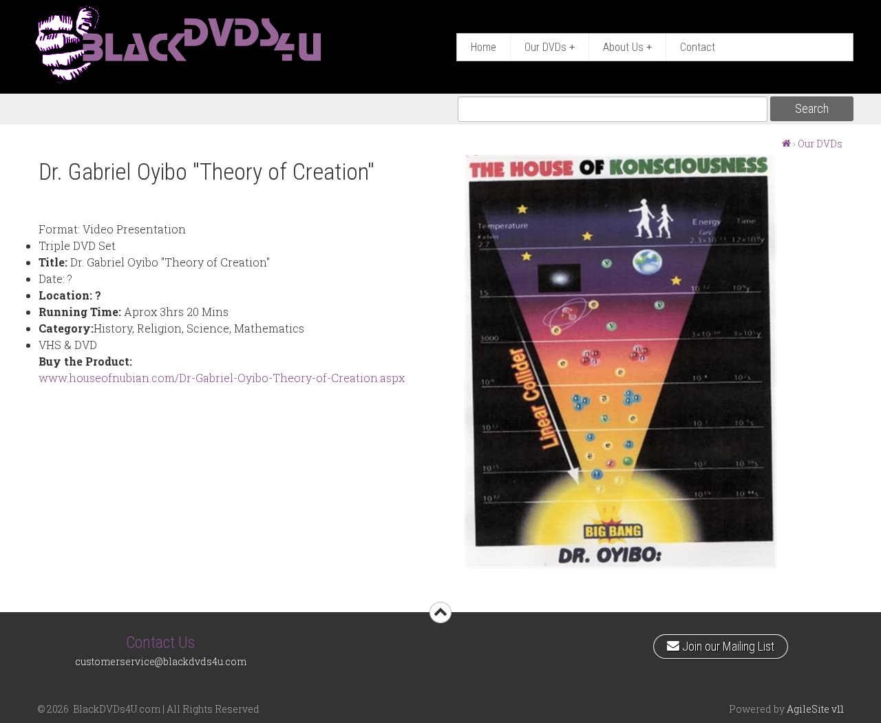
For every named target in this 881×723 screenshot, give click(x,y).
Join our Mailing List (726, 643)
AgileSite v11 (815, 708)
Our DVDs (549, 47)
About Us (627, 47)
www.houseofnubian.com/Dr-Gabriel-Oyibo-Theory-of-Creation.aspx (222, 377)
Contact (697, 47)
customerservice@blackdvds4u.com (160, 661)
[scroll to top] (440, 612)
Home (483, 47)
